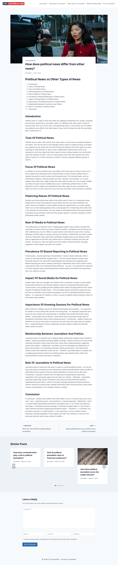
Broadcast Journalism (57, 4)
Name (26, 534)
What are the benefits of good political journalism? (36, 428)
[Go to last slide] (13, 466)
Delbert (29, 73)
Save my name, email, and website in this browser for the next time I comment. (50, 539)
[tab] (55, 485)
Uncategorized (30, 60)
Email (51, 534)
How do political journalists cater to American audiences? (56, 455)
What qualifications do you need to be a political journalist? (81, 428)
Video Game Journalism (76, 4)
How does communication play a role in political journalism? (25, 455)
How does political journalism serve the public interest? (90, 472)
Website (77, 534)
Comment (27, 509)
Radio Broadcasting (94, 4)
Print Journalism (109, 4)
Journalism (43, 4)
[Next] (104, 466)
